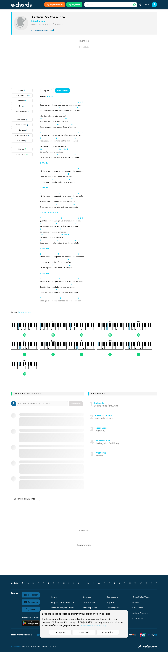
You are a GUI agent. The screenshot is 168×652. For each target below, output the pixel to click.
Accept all (60, 632)
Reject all (84, 632)
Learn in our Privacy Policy (93, 625)
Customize (107, 632)
